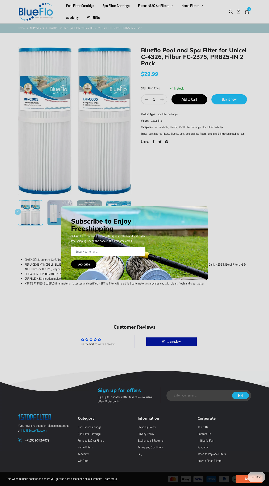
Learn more (110, 479)
